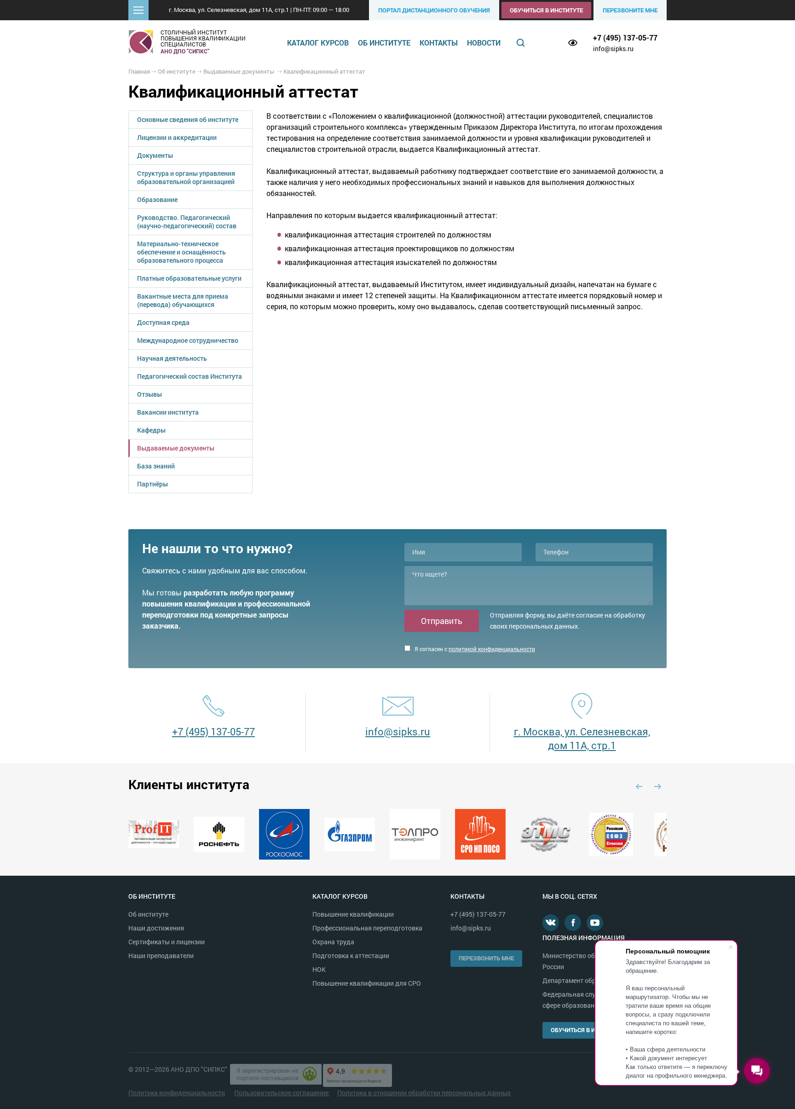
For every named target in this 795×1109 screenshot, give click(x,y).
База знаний (156, 466)
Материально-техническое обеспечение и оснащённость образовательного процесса (181, 252)
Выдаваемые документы (175, 448)
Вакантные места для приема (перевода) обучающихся (182, 300)
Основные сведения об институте (187, 119)
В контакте (550, 922)
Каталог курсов (318, 42)
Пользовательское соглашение (282, 1092)
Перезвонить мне (486, 958)
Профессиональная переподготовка (367, 928)
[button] (138, 10)
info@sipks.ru (613, 48)
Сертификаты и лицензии (166, 941)
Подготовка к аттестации (350, 955)
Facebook (573, 922)
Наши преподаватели (161, 955)
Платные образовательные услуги (189, 278)
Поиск (521, 43)
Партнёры (152, 483)
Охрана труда (333, 941)
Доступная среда (163, 322)
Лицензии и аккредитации (177, 137)
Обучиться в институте (546, 10)
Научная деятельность (172, 358)
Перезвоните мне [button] (630, 10)
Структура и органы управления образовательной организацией (186, 177)
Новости (484, 42)
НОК (319, 969)
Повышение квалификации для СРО (366, 983)
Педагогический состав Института (189, 376)
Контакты (439, 42)
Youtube (595, 922)
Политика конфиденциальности (176, 1092)
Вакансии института (168, 412)
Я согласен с (474, 649)
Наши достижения (156, 928)
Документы (155, 155)
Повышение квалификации (353, 914)
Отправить (441, 620)
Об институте (384, 42)
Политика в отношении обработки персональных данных (424, 1092)
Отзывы (149, 394)
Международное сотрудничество (187, 340)
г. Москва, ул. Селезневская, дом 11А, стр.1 (582, 738)
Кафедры (151, 430)
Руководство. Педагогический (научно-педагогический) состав (186, 221)
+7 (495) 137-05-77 (625, 37)
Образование (157, 199)
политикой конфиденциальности (492, 649)
